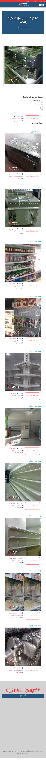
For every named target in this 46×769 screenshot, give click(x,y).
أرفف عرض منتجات (35, 241)
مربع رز (39, 186)
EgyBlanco (25, 753)
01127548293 (26, 1)
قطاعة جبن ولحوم (35, 625)
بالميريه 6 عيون (36, 131)
